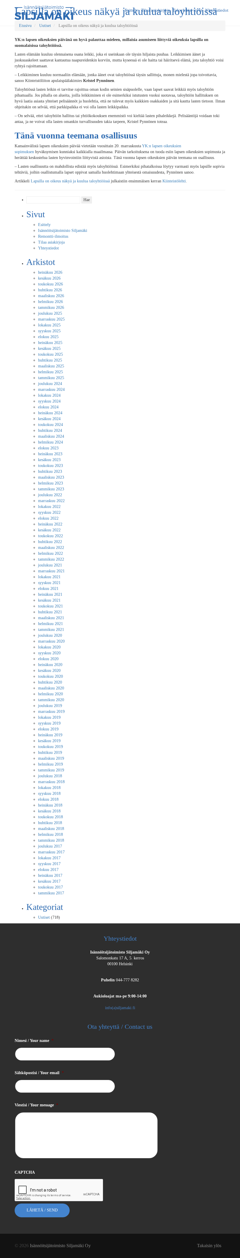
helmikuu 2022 (50, 553)
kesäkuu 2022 (49, 530)
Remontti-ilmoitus (53, 236)
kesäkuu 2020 (49, 670)
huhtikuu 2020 (50, 682)
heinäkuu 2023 (50, 454)
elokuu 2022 (48, 518)
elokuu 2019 (48, 729)
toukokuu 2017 (50, 887)
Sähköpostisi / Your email (39, 1073)
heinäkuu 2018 (50, 805)
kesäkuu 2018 (49, 811)
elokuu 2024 (48, 407)
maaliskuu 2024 (51, 436)
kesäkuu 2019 (49, 741)
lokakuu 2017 (49, 858)
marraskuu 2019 (51, 711)
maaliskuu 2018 (51, 828)
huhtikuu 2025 (50, 360)
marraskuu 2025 (51, 319)
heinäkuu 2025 (50, 342)
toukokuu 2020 (50, 676)
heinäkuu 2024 (50, 413)
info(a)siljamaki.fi (120, 1008)
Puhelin (108, 980)
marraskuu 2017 (51, 852)
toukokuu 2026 (50, 284)
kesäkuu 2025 (49, 348)
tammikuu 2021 (51, 629)
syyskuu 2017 (49, 864)
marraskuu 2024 (51, 389)
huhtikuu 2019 (50, 752)
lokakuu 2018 (49, 787)
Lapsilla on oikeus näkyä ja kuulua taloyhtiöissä (70, 181)
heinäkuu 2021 (50, 594)
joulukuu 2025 (50, 313)
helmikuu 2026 (50, 301)
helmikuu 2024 (50, 442)
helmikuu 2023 (50, 483)
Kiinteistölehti (174, 181)
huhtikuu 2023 (50, 471)
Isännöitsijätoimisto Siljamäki (62, 230)
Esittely (44, 224)
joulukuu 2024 (50, 383)
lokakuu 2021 (49, 577)
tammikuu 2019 (51, 770)
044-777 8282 (127, 980)
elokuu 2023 (48, 448)
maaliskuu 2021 (51, 618)
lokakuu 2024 (49, 395)
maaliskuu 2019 (51, 758)
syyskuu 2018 (49, 793)
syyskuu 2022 (49, 512)
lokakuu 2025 (49, 325)
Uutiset (45, 25)
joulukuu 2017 (50, 846)
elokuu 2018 (48, 799)
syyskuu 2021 (49, 583)
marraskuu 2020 (51, 641)
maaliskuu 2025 (51, 366)
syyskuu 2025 (49, 331)
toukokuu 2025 (50, 354)
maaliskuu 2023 (51, 477)
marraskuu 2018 (51, 782)
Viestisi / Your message (36, 1105)
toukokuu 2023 (50, 465)
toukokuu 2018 (50, 817)
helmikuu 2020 (50, 694)
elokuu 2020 (48, 659)
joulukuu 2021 (50, 565)
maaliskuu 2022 (51, 547)
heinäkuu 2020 (50, 665)
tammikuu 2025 (51, 378)
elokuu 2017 (48, 869)
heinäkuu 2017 (50, 875)
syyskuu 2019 (49, 723)
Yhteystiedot (48, 248)
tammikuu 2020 (51, 700)
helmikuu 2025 (50, 372)
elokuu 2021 (48, 588)
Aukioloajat (120, 996)
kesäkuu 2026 (49, 278)
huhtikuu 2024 (50, 430)
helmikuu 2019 (50, 764)
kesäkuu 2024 (49, 419)
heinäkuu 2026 (50, 272)
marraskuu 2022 (51, 501)
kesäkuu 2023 (49, 460)
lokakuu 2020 (49, 647)
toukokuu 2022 (50, 536)
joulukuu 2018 (50, 776)
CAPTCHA (25, 1172)
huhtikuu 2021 (50, 612)
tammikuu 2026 (51, 307)
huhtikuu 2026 (50, 290)
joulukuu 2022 (50, 495)
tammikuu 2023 (51, 489)
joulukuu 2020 (50, 635)
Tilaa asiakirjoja (51, 242)
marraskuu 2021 (51, 571)
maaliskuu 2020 (51, 688)
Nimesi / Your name (34, 1040)
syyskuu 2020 (49, 653)
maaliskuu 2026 (51, 296)
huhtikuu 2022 (50, 542)
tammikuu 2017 (51, 893)
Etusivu (25, 25)
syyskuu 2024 (49, 401)
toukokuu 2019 (50, 746)
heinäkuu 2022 (50, 524)
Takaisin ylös (209, 1245)
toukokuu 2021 (50, 606)
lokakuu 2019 (49, 717)
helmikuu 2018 (50, 834)
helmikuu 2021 (50, 624)
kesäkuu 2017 (49, 881)
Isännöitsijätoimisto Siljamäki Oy (120, 952)
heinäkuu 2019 (50, 735)
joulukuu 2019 (50, 706)
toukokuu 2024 (50, 424)
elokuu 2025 (48, 337)
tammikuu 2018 (51, 840)
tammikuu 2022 (51, 559)
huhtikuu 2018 (50, 823)
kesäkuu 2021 (49, 600)
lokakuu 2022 (49, 506)
